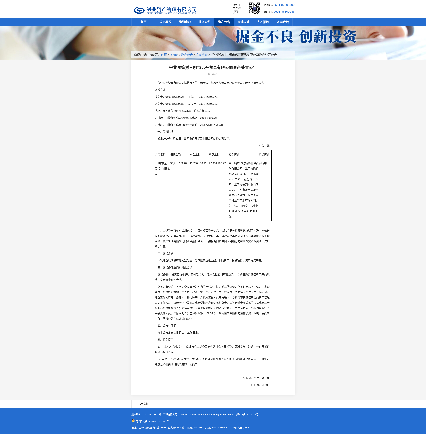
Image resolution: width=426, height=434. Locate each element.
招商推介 (202, 55)
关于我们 (143, 403)
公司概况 (165, 22)
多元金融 (283, 22)
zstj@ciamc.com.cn (211, 124)
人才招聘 (263, 22)
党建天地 (244, 22)
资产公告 (224, 22)
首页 (144, 22)
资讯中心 (185, 22)
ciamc (174, 55)
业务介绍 (205, 22)
